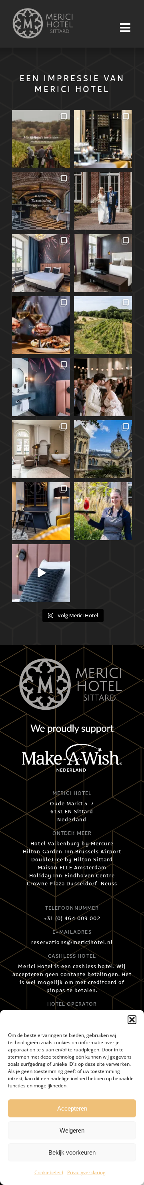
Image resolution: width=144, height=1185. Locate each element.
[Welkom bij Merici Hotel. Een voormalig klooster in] (41, 573)
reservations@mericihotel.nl (72, 942)
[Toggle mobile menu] (126, 28)
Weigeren (72, 1130)
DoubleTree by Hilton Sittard (72, 860)
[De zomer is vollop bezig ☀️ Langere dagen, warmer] (103, 511)
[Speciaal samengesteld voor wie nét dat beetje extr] (103, 263)
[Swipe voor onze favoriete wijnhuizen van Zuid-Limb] (41, 139)
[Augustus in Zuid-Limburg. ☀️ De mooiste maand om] (41, 325)
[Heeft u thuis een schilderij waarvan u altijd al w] (41, 201)
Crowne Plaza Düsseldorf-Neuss (72, 884)
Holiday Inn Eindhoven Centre (72, 876)
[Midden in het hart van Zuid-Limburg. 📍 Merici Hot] (41, 387)
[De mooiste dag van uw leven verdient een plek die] (103, 201)
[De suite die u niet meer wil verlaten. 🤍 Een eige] (41, 449)
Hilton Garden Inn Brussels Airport (72, 852)
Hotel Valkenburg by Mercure (72, 844)
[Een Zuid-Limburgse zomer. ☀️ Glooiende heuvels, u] (41, 263)
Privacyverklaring (86, 1172)
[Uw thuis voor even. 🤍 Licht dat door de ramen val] (41, 511)
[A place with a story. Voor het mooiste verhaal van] (103, 387)
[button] (132, 1020)
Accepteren (72, 1108)
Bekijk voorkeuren (72, 1152)
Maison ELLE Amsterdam (72, 868)
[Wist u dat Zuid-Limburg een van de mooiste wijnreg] (103, 325)
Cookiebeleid (48, 1172)
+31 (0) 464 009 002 (72, 918)
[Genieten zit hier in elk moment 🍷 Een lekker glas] (103, 139)
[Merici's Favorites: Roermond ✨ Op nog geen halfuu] (103, 449)
